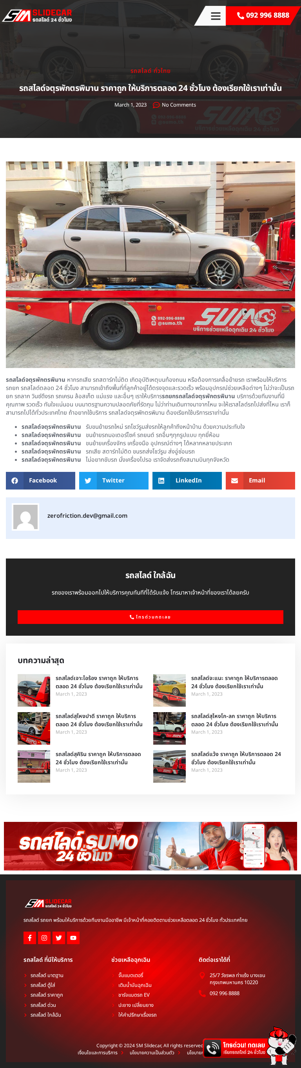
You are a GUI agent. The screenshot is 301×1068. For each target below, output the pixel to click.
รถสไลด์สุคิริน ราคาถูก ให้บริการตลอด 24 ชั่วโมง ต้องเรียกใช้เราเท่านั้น (98, 758)
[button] (216, 16)
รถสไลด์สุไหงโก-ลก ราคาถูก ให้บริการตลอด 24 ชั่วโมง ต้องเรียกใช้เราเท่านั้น (234, 720)
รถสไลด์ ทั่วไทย (151, 71)
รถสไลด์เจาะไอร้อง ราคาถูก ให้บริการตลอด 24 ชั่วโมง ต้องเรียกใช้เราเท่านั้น (99, 682)
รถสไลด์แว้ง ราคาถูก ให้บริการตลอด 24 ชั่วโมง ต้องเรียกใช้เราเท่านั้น (236, 758)
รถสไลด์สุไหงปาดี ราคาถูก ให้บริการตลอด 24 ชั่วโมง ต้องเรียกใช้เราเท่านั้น (99, 720)
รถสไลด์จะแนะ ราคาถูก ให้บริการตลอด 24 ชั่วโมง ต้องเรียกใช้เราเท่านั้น (234, 682)
